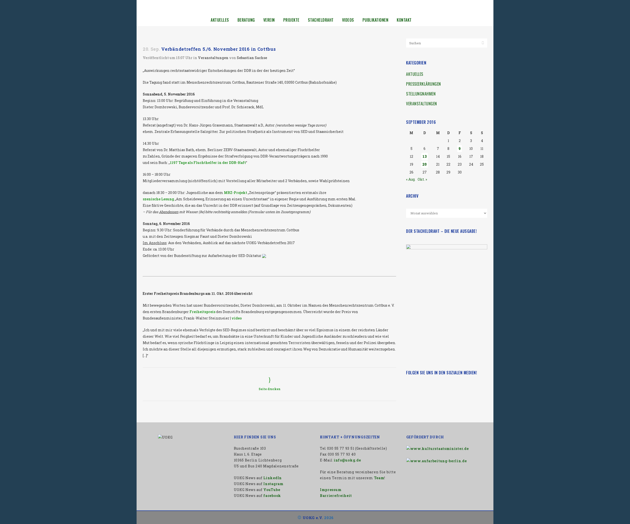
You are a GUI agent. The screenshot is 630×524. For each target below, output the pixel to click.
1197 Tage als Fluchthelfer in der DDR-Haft (208, 162)
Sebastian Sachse (252, 57)
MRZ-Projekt (235, 192)
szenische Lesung (158, 199)
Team (379, 478)
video (237, 318)
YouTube (271, 489)
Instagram (273, 483)
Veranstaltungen (213, 57)
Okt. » (422, 179)
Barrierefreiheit (336, 495)
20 (424, 164)
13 (425, 156)
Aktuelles (414, 74)
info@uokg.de (347, 460)
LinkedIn (272, 478)
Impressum (330, 489)
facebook (272, 495)
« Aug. (410, 179)
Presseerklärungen (423, 84)
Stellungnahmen (421, 94)
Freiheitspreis (202, 311)
